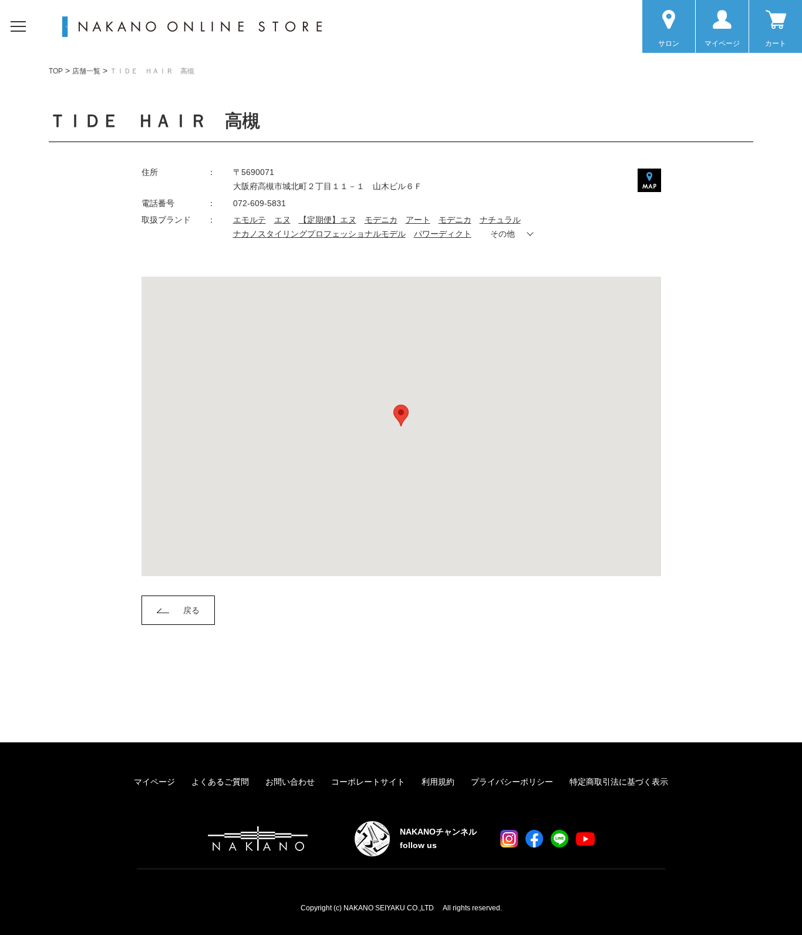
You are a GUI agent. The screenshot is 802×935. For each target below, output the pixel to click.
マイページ (154, 782)
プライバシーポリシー (512, 782)
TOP (56, 71)
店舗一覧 (86, 71)
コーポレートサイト (368, 782)
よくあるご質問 (220, 782)
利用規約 (438, 782)
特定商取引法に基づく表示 (619, 782)
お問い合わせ (290, 782)
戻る (191, 610)
